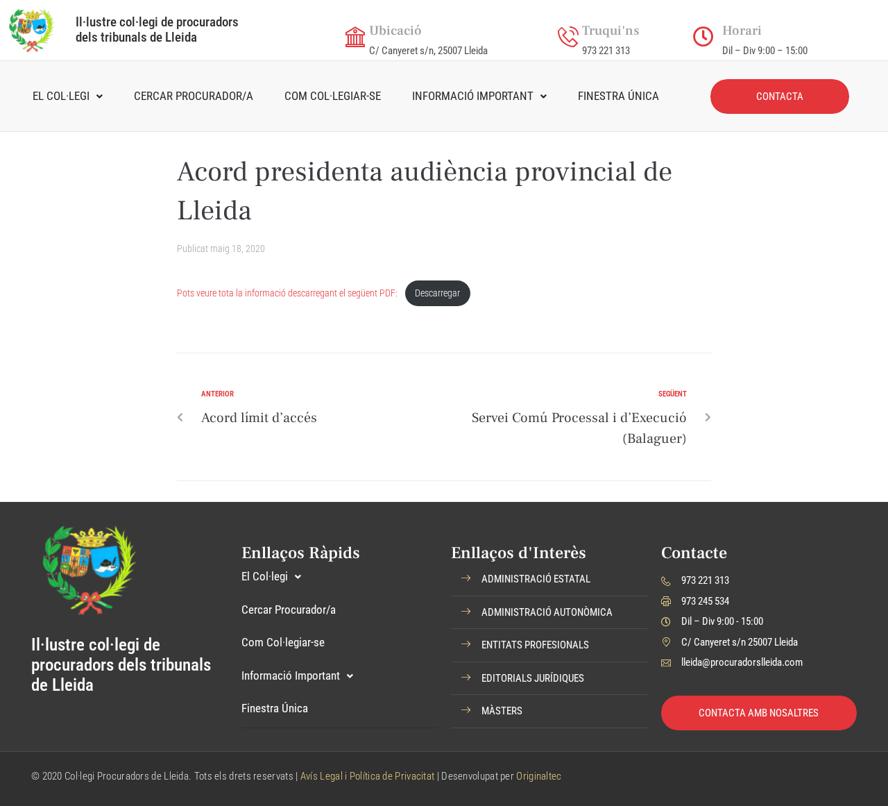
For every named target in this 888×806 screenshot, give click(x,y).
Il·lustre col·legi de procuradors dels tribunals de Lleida (157, 29)
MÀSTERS (501, 711)
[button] (549, 579)
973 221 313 (606, 50)
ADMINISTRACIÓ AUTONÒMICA (547, 612)
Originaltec (538, 776)
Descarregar (437, 293)
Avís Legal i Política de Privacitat (367, 776)
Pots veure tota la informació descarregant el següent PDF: (287, 293)
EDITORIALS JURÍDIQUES (532, 678)
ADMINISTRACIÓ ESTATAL (535, 579)
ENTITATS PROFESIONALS (535, 645)
